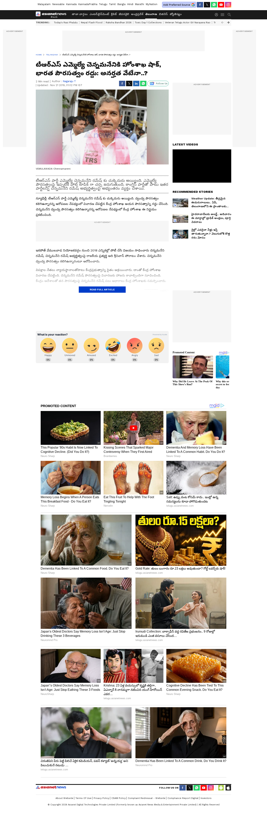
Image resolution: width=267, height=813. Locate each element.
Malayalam (44, 4)
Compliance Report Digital (183, 798)
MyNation (151, 4)
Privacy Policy (101, 798)
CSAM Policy (118, 798)
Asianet (51, 787)
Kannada (71, 4)
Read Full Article (102, 289)
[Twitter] (207, 4)
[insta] (228, 4)
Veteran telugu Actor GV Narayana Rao (187, 22)
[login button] (217, 14)
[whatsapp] (214, 4)
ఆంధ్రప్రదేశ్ (137, 14)
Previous (222, 22)
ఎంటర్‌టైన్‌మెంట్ (99, 14)
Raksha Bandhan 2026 (119, 22)
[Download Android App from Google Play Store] (221, 788)
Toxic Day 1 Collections (148, 22)
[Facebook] (200, 4)
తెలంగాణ (151, 14)
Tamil (112, 4)
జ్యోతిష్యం (176, 14)
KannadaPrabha (87, 4)
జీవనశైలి (124, 14)
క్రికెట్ (114, 14)
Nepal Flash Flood (91, 22)
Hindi (130, 4)
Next (228, 22)
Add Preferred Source (176, 4)
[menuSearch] (229, 14)
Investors (206, 798)
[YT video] (221, 4)
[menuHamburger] (223, 15)
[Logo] (52, 14)
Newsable (58, 4)
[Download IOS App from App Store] (228, 788)
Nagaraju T (69, 81)
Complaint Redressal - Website (146, 798)
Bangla (121, 4)
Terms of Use (83, 798)
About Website (64, 798)
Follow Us (162, 83)
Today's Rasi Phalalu (66, 22)
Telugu (103, 4)
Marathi (139, 4)
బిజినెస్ (163, 14)
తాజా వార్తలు (80, 14)
